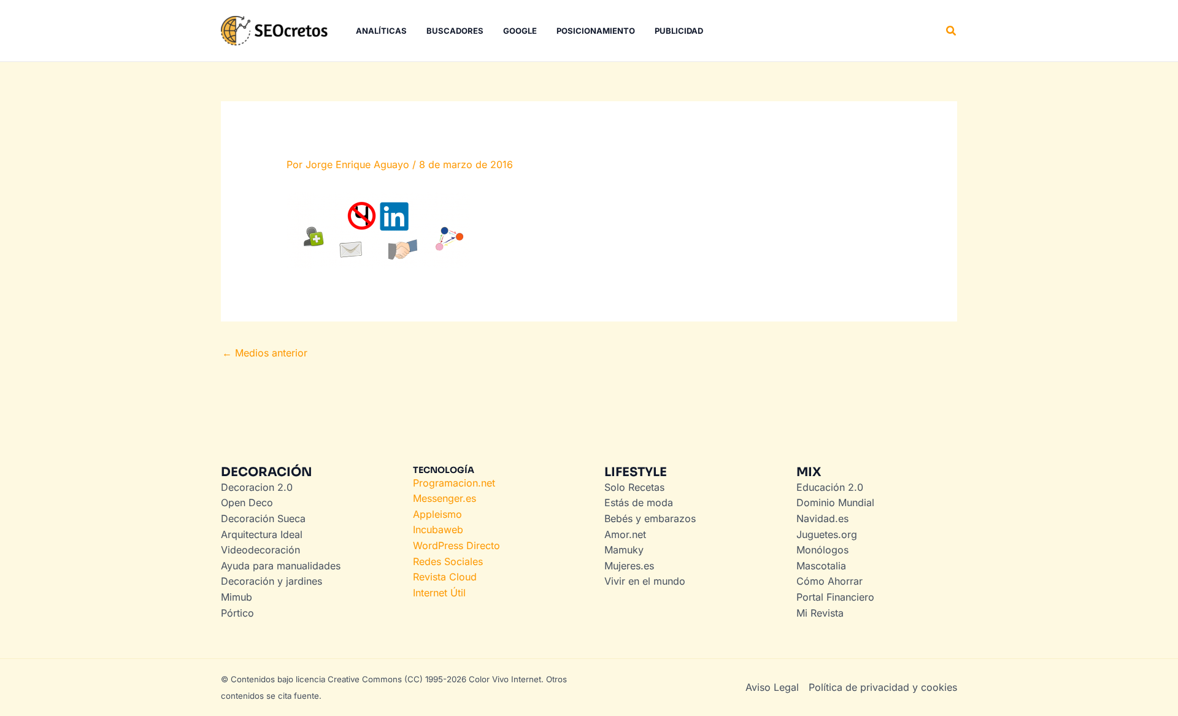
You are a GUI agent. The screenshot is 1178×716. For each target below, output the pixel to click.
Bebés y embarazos (650, 518)
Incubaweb (438, 529)
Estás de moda (638, 502)
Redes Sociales (448, 561)
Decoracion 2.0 (257, 487)
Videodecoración (260, 550)
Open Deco (247, 502)
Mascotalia (821, 566)
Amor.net (625, 534)
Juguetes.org (826, 534)
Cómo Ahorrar (829, 581)
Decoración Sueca (263, 518)
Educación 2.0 (829, 487)
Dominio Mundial (835, 502)
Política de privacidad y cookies (883, 687)
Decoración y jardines (271, 581)
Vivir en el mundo (644, 581)
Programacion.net (454, 483)
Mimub (236, 597)
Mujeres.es (629, 566)
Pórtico (237, 613)
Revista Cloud (445, 577)
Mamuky (624, 550)
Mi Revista (820, 613)
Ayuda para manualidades (281, 566)
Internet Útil (439, 593)
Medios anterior (264, 353)
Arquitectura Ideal (261, 534)
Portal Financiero (835, 597)
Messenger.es (444, 498)
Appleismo (437, 514)
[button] (951, 31)
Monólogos (822, 550)
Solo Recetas (634, 487)
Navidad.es (822, 518)
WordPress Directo (456, 545)
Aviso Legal (772, 687)
